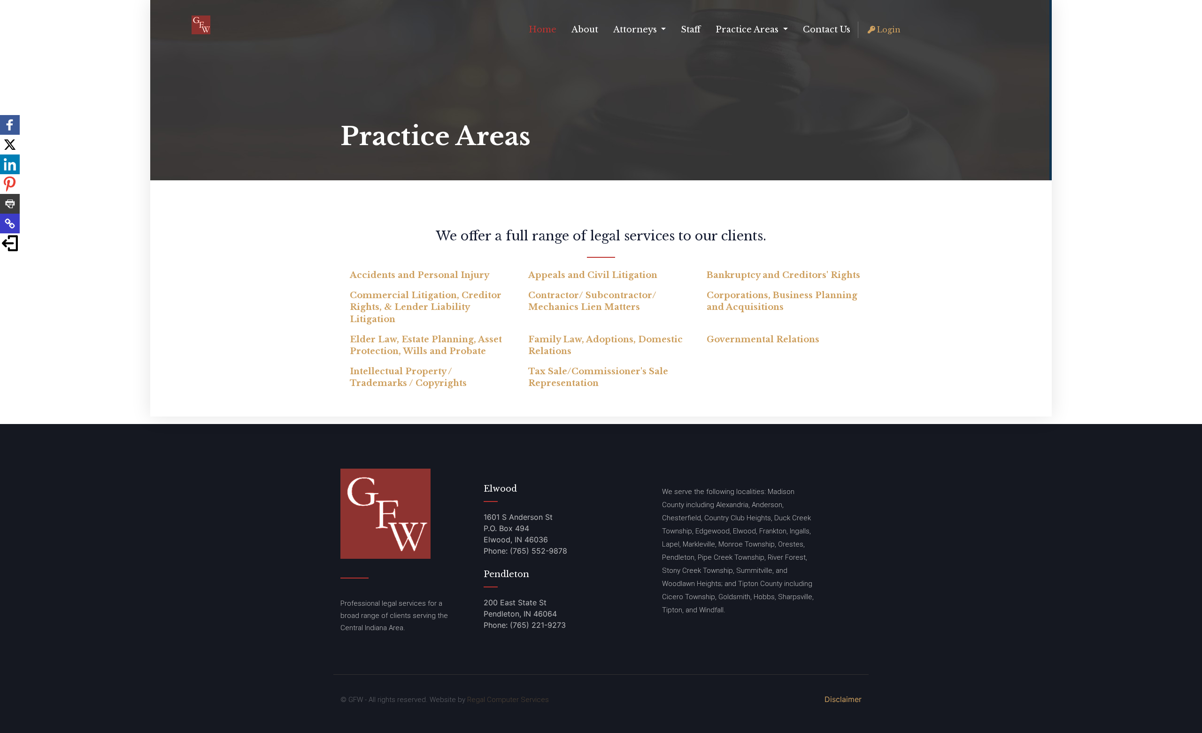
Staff (691, 29)
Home (542, 29)
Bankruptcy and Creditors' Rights (783, 275)
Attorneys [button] (636, 29)
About (584, 29)
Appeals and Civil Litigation (592, 275)
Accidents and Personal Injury (419, 275)
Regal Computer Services (508, 699)
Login (889, 29)
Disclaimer (843, 699)
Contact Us (826, 29)
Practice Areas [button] (748, 29)
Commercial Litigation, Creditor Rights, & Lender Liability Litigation (425, 307)
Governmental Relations (763, 339)
